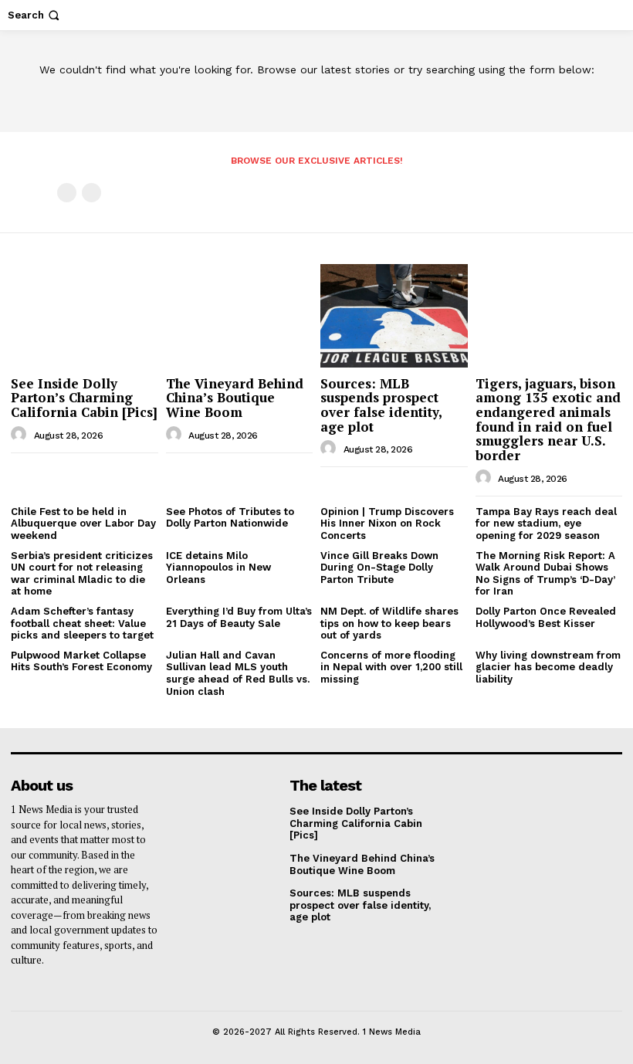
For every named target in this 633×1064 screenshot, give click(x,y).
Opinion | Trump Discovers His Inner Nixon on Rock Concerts (387, 523)
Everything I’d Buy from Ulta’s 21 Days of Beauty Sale (239, 617)
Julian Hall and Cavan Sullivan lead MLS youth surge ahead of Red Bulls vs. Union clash (238, 673)
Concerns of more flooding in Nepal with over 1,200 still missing (391, 667)
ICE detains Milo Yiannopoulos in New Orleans (218, 567)
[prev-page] (66, 192)
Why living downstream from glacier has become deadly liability (548, 667)
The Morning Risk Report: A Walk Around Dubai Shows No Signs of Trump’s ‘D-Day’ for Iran (545, 574)
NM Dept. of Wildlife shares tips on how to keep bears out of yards (389, 623)
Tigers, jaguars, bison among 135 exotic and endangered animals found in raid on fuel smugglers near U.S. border (548, 419)
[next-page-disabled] (91, 192)
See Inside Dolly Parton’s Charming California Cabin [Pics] (84, 397)
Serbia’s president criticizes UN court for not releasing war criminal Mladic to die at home (82, 574)
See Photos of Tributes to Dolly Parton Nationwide (230, 518)
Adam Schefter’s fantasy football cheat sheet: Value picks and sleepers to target (82, 623)
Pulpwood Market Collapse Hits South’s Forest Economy (81, 661)
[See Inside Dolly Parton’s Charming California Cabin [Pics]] (84, 315)
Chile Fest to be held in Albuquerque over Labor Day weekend (83, 523)
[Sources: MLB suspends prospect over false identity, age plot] (394, 315)
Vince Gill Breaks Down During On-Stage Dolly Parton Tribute (379, 567)
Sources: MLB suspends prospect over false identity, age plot (381, 404)
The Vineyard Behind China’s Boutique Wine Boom (234, 397)
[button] (35, 15)
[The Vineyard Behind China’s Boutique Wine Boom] (239, 315)
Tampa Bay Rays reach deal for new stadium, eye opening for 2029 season (546, 523)
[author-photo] (21, 434)
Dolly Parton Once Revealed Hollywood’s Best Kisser (546, 617)
